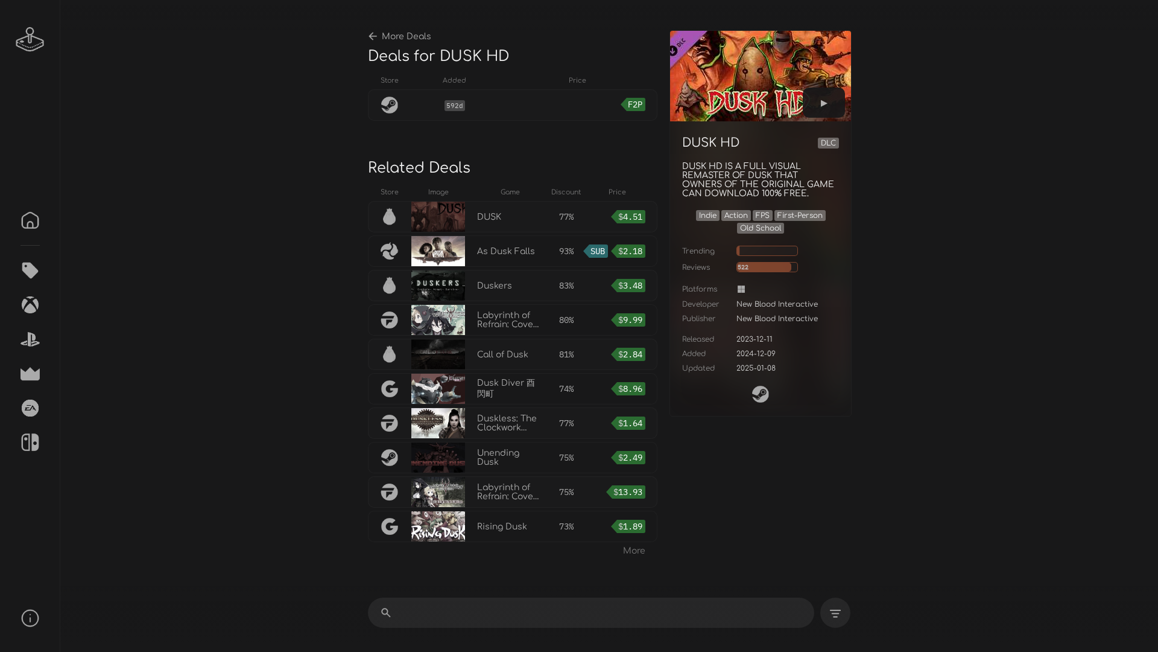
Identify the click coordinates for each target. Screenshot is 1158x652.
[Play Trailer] (824, 103)
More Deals (406, 36)
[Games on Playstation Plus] (30, 339)
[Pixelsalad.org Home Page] (30, 39)
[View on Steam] (760, 394)
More (634, 550)
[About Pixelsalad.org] (30, 618)
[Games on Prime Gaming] (30, 373)
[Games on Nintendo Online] (30, 442)
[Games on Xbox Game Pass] (30, 305)
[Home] (30, 220)
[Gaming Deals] (30, 270)
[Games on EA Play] (30, 408)
